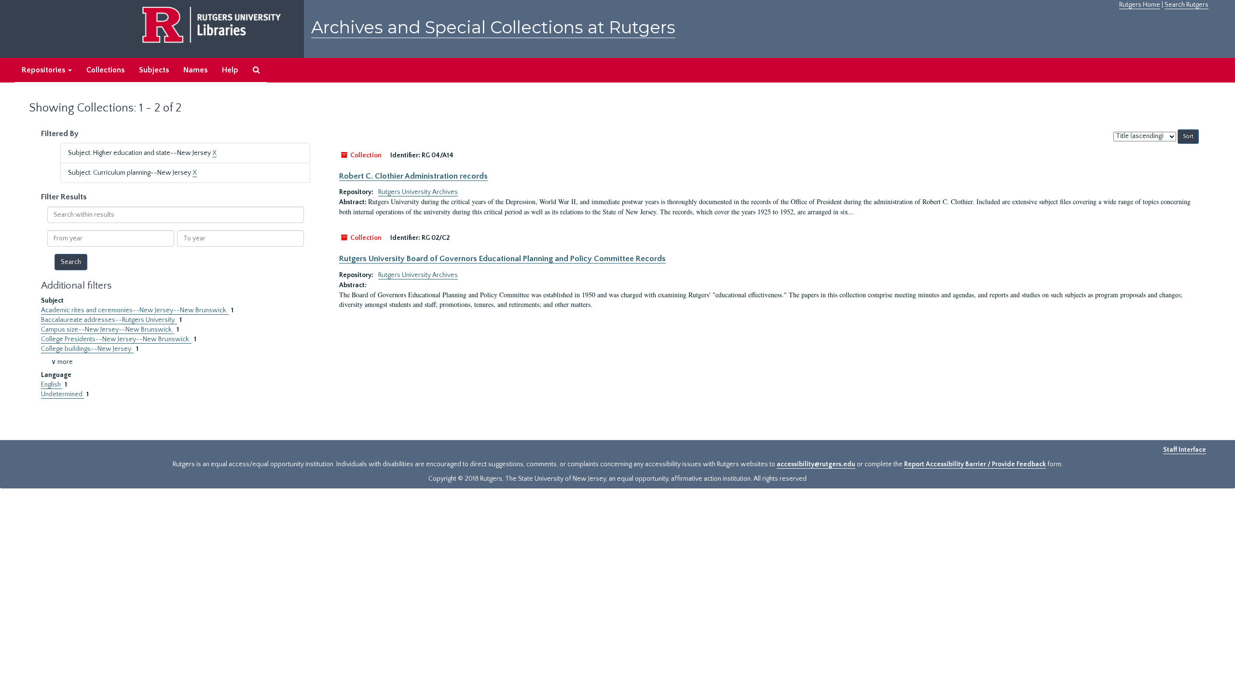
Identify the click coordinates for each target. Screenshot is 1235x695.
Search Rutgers (1186, 5)
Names (195, 70)
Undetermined (62, 394)
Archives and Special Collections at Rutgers (493, 27)
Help (230, 70)
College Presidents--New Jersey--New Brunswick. (116, 339)
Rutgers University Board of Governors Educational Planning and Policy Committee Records (502, 258)
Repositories (44, 70)
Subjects (154, 70)
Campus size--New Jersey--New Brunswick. (107, 330)
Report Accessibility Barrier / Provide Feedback (975, 464)
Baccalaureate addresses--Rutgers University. (109, 320)
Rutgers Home (1139, 5)
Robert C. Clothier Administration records (413, 176)
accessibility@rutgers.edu (816, 464)
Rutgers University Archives (418, 192)
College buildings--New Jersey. (87, 349)
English (51, 385)
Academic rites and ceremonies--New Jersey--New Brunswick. (135, 310)
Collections (105, 70)
